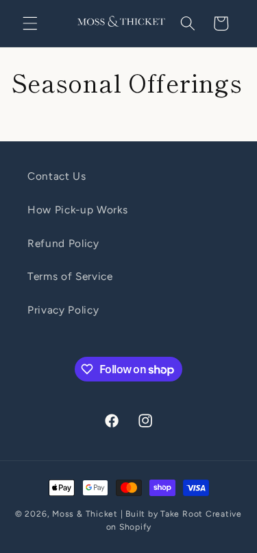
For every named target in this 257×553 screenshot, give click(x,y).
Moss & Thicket (85, 514)
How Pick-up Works (77, 209)
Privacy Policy (63, 309)
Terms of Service (70, 276)
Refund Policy (63, 243)
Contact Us (56, 176)
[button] (30, 23)
